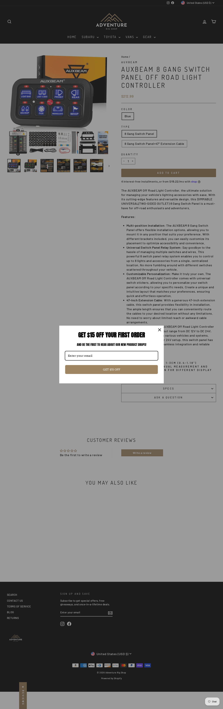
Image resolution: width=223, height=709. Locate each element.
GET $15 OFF (111, 369)
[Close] (159, 330)
